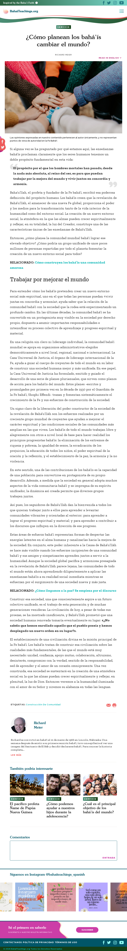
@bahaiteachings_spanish (65, 874)
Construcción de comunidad (43, 704)
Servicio (63, 27)
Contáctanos (12, 942)
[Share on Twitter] (2, 147)
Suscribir (87, 929)
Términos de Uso (66, 942)
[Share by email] (109, 705)
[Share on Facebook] (2, 142)
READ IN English (109, 57)
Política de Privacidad (38, 942)
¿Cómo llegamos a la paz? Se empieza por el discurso (75, 590)
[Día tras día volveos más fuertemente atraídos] (94, 897)
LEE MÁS (16, 755)
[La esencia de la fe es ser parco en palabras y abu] (29, 897)
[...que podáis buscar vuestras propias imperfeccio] (63, 897)
